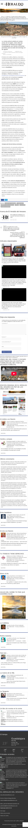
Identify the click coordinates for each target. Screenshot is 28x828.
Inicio (2, 16)
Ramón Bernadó (23, 541)
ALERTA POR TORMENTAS (10, 203)
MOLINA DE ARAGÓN (5, 206)
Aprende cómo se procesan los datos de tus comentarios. (13, 357)
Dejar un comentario (7, 54)
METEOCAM (22, 205)
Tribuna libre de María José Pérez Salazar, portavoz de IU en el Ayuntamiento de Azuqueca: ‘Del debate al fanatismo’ (13, 463)
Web (3, 346)
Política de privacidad (5, 813)
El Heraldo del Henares (7, 51)
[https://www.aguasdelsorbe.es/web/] (14, 10)
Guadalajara (20, 203)
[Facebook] (13, 823)
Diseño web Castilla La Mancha (17, 820)
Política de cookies (4, 815)
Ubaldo (24, 641)
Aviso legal (2, 810)
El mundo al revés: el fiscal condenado (15, 625)
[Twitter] (14, 823)
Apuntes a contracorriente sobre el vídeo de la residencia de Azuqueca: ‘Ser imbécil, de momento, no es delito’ (16, 657)
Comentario (5, 323)
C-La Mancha (7, 16)
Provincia (3, 53)
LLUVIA (17, 205)
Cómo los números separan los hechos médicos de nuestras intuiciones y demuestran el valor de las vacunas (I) (17, 423)
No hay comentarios (19, 425)
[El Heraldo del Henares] (14, 4)
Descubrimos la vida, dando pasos (14, 693)
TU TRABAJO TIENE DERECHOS (12, 554)
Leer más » (3, 433)
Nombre (4, 337)
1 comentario (18, 641)
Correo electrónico (6, 341)
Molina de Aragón (19, 52)
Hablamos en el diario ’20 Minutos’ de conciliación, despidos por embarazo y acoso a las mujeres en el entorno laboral (17, 557)
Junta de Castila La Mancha (7, 205)
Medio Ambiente (12, 52)
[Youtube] (16, 823)
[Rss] (11, 823)
